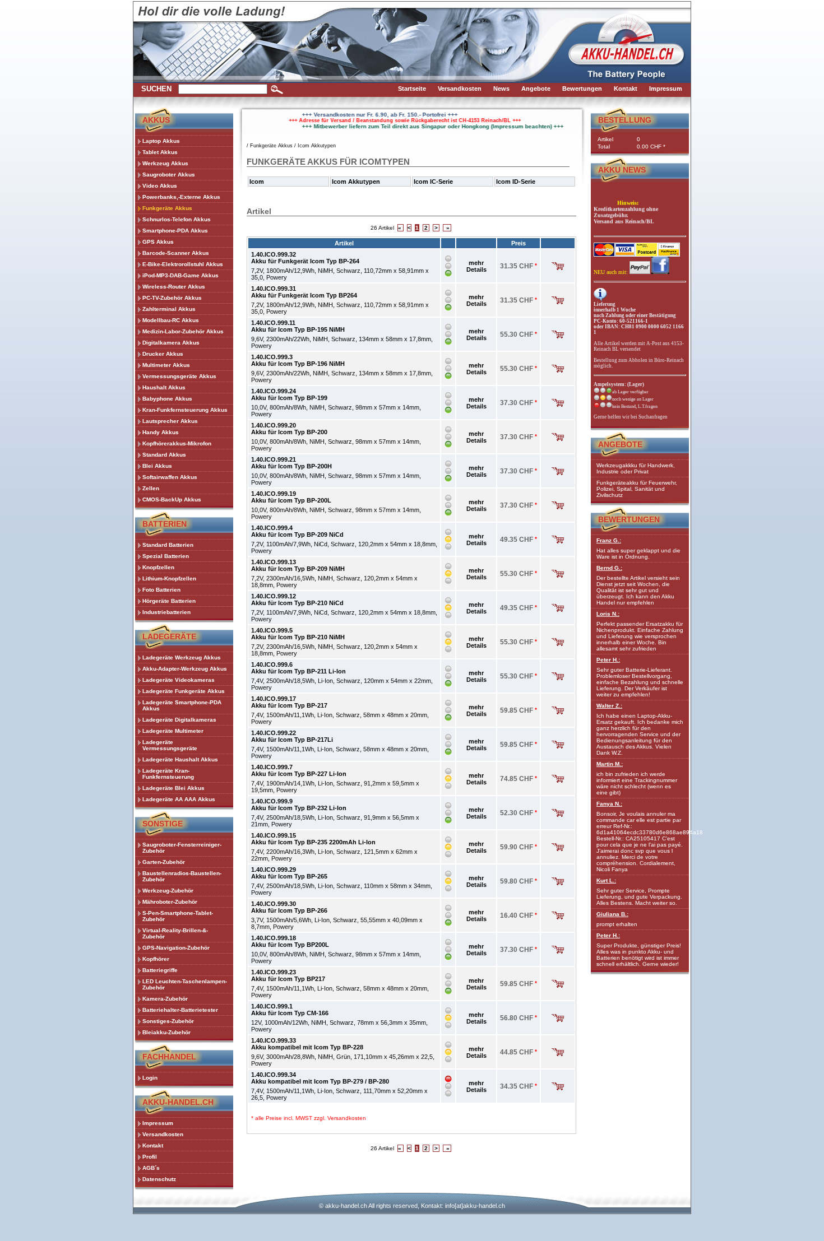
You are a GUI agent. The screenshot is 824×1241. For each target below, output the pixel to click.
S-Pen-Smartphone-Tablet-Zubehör (177, 916)
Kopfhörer (155, 959)
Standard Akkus (164, 455)
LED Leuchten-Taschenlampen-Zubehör (184, 984)
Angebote (620, 444)
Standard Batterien (167, 545)
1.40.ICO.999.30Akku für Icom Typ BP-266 (289, 907)
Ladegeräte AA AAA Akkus (178, 799)
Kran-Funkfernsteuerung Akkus (185, 410)
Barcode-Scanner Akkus (175, 253)
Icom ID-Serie (515, 181)
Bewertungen (629, 519)
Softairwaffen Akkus (169, 477)
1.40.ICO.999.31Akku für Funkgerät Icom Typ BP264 (304, 292)
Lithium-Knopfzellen (169, 578)
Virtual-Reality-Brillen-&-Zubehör (175, 933)
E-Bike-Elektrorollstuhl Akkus (182, 264)
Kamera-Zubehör (165, 999)
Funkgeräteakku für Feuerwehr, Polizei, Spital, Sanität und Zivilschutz (636, 489)
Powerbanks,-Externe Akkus (181, 197)
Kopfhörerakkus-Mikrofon (176, 443)
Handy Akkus (160, 432)
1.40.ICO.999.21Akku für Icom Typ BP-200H (291, 463)
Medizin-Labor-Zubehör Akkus (183, 331)
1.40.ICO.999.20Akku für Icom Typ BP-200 (289, 428)
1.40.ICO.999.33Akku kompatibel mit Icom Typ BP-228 (307, 1044)
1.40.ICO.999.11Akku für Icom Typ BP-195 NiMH (298, 326)
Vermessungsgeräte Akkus (179, 376)
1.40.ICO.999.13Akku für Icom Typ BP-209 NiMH (298, 565)
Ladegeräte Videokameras (178, 680)
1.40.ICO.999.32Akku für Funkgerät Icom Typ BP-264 (305, 257)
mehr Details (476, 266)
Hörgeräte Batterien (169, 601)
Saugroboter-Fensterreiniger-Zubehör (181, 848)
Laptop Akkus (161, 141)
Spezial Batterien (165, 556)
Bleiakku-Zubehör (166, 1032)
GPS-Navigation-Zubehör (176, 948)
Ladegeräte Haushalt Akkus (180, 759)
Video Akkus (159, 186)
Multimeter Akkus (166, 365)
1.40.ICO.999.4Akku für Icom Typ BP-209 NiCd (297, 531)
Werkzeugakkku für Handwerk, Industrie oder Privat (635, 468)
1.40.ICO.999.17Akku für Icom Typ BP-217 (289, 702)
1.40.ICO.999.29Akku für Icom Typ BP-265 (289, 873)
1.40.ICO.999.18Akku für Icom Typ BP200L (290, 941)
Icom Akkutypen (317, 145)
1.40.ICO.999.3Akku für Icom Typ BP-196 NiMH (298, 360)
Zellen (150, 488)
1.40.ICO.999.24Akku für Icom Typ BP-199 (289, 394)
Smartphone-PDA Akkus (175, 230)
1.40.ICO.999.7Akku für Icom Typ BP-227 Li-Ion (298, 770)
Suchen (156, 89)
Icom (256, 181)
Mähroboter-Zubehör (169, 902)
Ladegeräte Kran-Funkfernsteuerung (168, 774)
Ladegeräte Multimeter (172, 731)
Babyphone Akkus (167, 399)
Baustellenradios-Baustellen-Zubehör (181, 876)
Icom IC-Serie (433, 181)
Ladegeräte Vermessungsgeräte (169, 745)
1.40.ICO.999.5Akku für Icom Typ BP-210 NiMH (298, 633)
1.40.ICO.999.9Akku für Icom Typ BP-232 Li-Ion (298, 804)
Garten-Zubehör (163, 862)
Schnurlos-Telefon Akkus (176, 219)
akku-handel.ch (346, 1205)
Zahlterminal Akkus (169, 309)
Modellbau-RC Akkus (170, 320)
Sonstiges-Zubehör (168, 1021)
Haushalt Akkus (164, 387)
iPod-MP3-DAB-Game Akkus (180, 275)
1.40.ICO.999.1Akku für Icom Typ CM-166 (289, 1009)
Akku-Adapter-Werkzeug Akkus (184, 669)
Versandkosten (346, 1118)
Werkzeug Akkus (165, 163)
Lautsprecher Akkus (170, 421)
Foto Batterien (161, 590)
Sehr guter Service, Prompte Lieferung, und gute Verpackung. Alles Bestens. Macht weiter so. (639, 891)
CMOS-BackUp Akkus (171, 499)
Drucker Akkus (162, 354)
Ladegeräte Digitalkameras (179, 720)
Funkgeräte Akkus (167, 208)
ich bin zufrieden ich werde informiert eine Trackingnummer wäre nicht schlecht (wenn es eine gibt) (636, 778)
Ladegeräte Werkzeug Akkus (181, 657)
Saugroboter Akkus (168, 174)
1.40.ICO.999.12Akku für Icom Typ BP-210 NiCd (297, 599)
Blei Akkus (157, 466)
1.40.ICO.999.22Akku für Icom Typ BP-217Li (292, 736)
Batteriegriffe (160, 970)
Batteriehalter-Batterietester (180, 1010)
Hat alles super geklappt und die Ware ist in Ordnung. (638, 548)
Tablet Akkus (160, 152)
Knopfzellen (158, 567)
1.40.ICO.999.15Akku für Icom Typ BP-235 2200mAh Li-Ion (313, 838)
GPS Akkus (158, 242)
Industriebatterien (166, 612)
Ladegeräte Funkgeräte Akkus (183, 691)
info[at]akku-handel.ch (475, 1205)
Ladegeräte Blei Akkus (173, 788)
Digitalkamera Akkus (171, 343)
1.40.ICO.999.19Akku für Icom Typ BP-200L (291, 497)
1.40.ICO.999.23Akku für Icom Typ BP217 (288, 975)
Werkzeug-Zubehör (167, 890)
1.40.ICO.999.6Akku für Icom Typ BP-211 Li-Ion (298, 668)
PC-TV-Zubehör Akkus (172, 298)
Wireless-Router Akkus (173, 286)
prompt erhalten (616, 919)
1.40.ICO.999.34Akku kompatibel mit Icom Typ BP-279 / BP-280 (320, 1078)
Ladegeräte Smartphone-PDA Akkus (181, 705)
